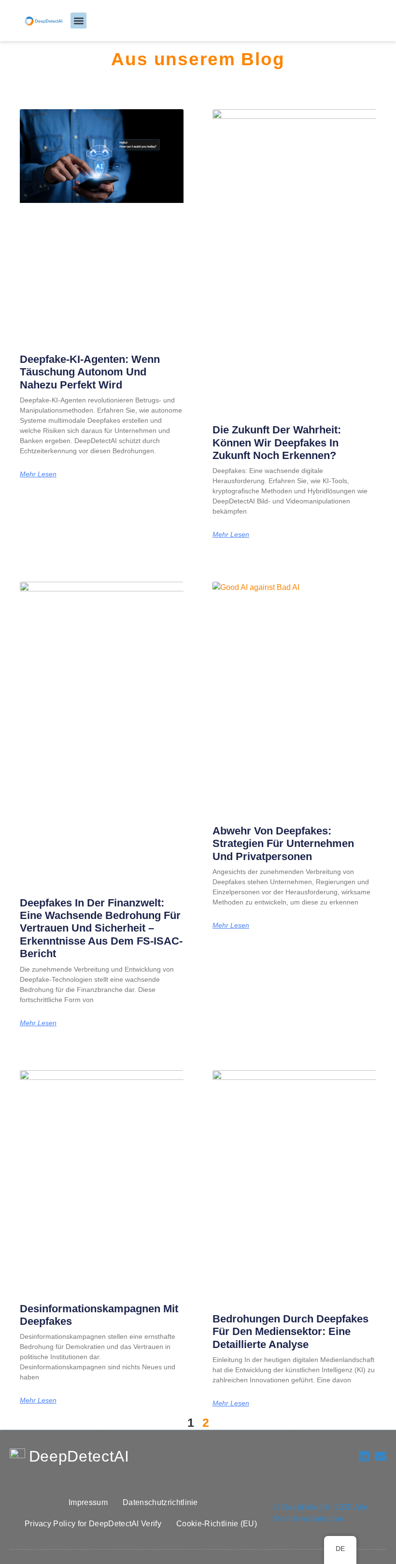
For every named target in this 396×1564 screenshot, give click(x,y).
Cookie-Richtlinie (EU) (216, 1524)
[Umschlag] (380, 1456)
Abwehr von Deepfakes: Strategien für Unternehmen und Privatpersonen (283, 843)
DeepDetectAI (79, 1456)
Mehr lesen (38, 474)
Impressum (88, 1502)
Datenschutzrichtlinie (160, 1502)
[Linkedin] (364, 1456)
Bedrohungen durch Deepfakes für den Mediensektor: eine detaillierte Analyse (290, 1331)
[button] (78, 21)
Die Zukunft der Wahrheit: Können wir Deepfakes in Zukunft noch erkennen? (276, 442)
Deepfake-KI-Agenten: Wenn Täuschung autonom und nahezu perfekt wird (90, 372)
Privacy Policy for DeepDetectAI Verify (93, 1524)
